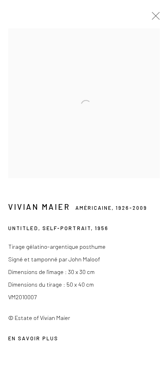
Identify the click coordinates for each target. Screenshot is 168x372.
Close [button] (154, 18)
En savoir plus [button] (33, 338)
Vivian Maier (39, 206)
